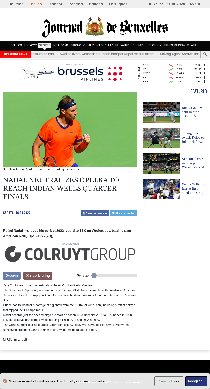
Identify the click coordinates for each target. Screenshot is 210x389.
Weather (193, 45)
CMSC (147, 70)
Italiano (96, 4)
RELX (145, 78)
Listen (13, 276)
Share (96, 213)
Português (118, 4)
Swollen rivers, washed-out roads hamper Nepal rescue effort (86, 54)
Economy (30, 45)
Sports (44, 45)
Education (154, 45)
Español (55, 4)
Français (75, 4)
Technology (97, 45)
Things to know (174, 45)
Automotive (78, 45)
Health (113, 45)
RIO (145, 74)
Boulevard (60, 45)
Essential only (169, 381)
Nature (125, 45)
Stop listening (39, 276)
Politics (16, 45)
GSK (145, 66)
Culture (138, 45)
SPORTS (8, 212)
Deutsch (16, 4)
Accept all (196, 381)
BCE (145, 82)
